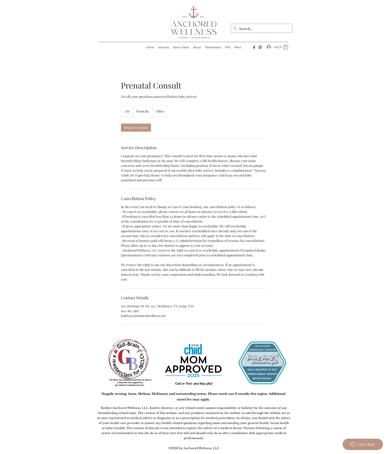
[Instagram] (260, 47)
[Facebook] (254, 47)
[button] (285, 47)
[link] (136, 128)
